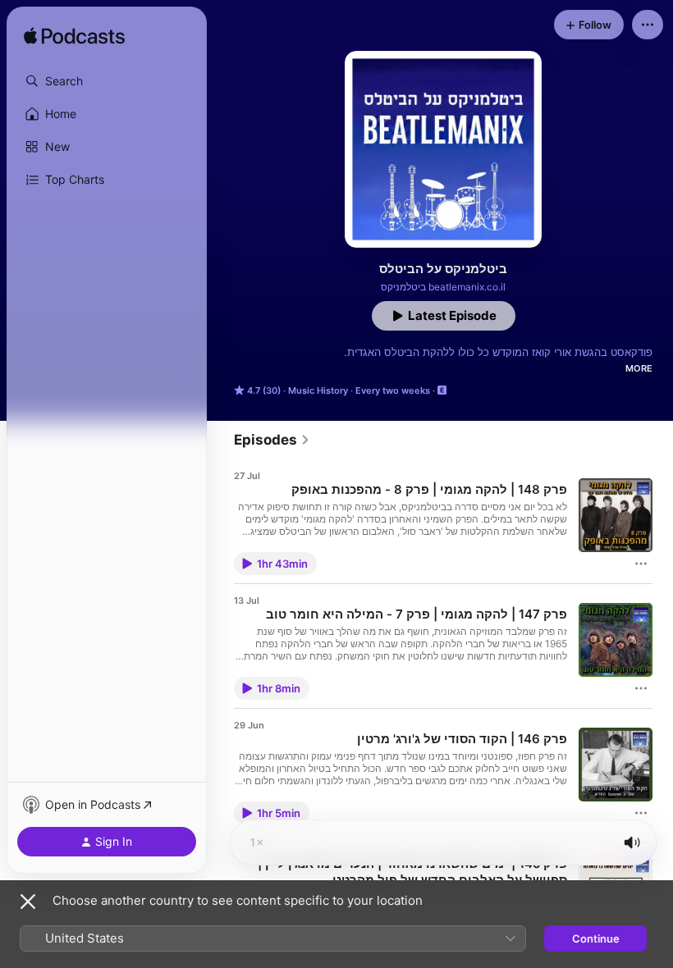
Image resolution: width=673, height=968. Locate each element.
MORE (638, 368)
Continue (596, 938)
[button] (106, 81)
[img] (74, 37)
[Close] (28, 901)
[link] (272, 440)
